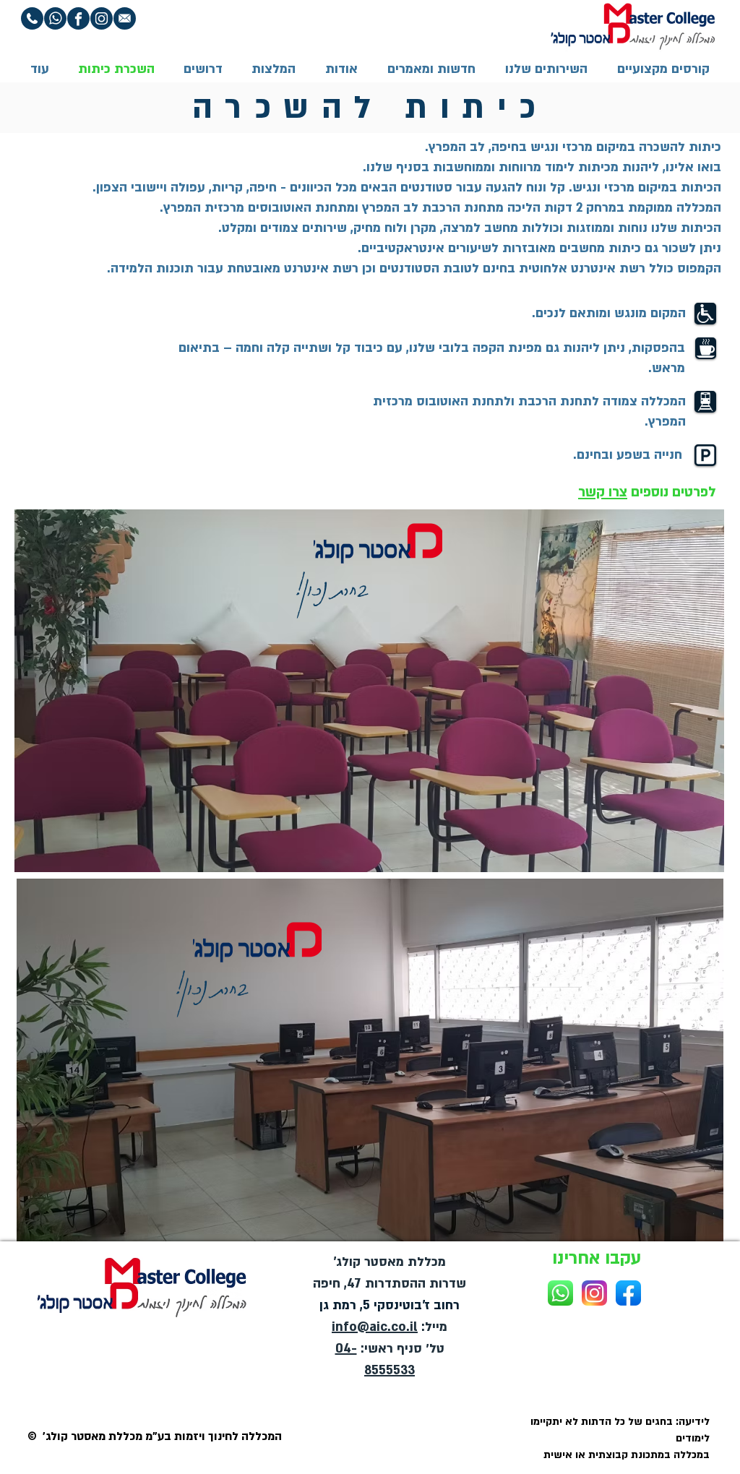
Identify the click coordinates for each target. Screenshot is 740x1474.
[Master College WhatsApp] (560, 1293)
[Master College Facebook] (628, 1293)
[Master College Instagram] (594, 1293)
